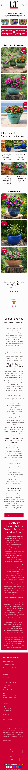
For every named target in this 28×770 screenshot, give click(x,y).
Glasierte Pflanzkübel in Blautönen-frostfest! (7, 156)
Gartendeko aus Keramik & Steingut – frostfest (20, 156)
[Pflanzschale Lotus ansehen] (23, 22)
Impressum (5, 674)
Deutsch (13, 759)
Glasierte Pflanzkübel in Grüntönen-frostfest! (20, 179)
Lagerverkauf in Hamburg (14, 515)
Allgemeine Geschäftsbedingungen (11, 667)
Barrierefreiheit (7, 677)
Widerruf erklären (8, 719)
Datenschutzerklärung (8, 664)
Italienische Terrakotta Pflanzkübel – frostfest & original (7, 180)
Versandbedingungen (8, 671)
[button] (1, 5)
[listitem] (14, 60)
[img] (14, 286)
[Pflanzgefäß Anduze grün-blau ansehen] (5, 22)
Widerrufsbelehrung (8, 661)
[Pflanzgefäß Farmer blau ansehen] (14, 22)
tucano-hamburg (12, 769)
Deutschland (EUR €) (13, 751)
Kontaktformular (7, 699)
